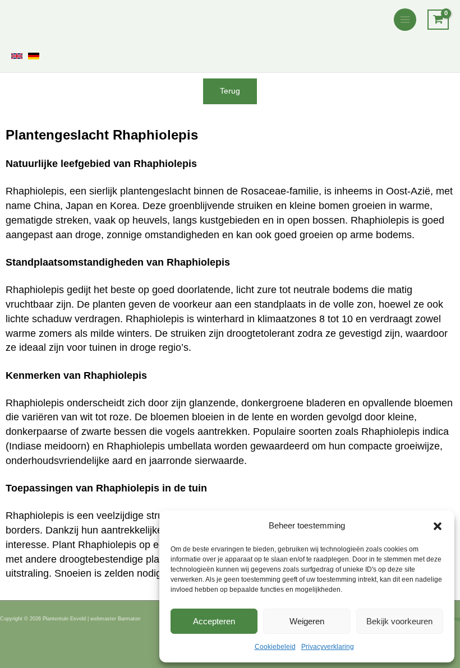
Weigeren (306, 621)
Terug (230, 91)
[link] (16, 56)
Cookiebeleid (275, 647)
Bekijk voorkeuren (399, 621)
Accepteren (214, 621)
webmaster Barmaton (115, 618)
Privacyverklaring (327, 647)
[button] (437, 526)
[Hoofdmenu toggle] (405, 19)
